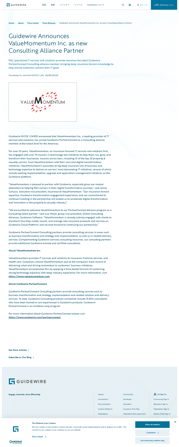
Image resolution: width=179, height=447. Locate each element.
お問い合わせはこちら (164, 4)
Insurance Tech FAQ (131, 409)
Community (128, 394)
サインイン (144, 5)
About (21, 22)
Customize (151, 433)
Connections (103, 399)
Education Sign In (161, 404)
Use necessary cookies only (153, 440)
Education (127, 404)
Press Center (33, 22)
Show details (37, 437)
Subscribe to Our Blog (20, 357)
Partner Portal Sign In (162, 414)
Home (11, 22)
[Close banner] (175, 422)
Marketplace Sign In (161, 409)
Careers (101, 394)
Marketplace (103, 414)
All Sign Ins (161, 394)
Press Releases (49, 22)
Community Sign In (161, 399)
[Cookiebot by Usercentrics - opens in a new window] (15, 442)
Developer (127, 399)
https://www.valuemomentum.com (29, 276)
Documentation (104, 404)
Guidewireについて (95, 4)
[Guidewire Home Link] (27, 381)
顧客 (53, 4)
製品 (44, 4)
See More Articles (18, 350)
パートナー (65, 4)
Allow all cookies (152, 424)
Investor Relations (105, 409)
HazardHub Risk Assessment (134, 414)
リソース (78, 4)
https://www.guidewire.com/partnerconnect (35, 317)
